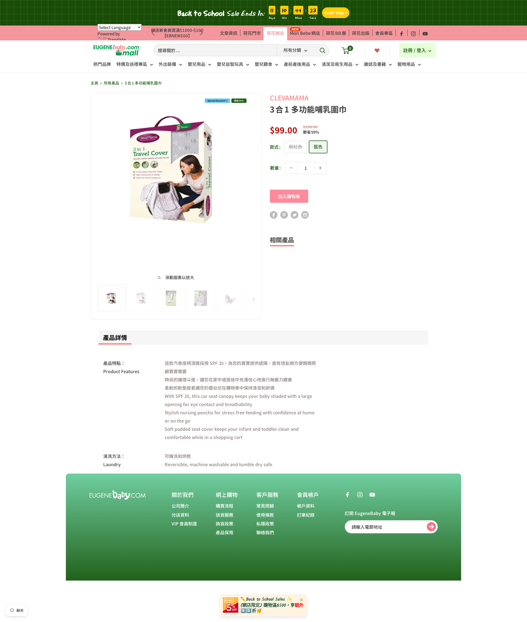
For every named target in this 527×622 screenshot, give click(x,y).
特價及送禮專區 (131, 64)
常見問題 (265, 505)
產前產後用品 (297, 64)
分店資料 (180, 514)
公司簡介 (180, 505)
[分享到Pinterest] (284, 214)
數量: (275, 167)
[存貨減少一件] (291, 168)
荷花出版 (360, 33)
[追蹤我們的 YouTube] (425, 33)
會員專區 (384, 33)
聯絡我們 (265, 532)
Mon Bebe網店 (305, 33)
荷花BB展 (336, 33)
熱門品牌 (102, 64)
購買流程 (224, 505)
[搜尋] (322, 50)
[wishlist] (377, 50)
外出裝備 (167, 64)
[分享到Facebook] (273, 214)
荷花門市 (252, 33)
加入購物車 (289, 196)
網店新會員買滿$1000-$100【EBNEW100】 (177, 32)
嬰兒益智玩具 (230, 64)
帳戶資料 (306, 505)
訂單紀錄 (306, 514)
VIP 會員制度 (184, 523)
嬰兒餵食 (263, 64)
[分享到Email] (305, 214)
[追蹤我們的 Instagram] (413, 33)
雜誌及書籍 (375, 64)
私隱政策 (265, 523)
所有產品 (111, 83)
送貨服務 (224, 514)
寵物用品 (406, 64)
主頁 (94, 83)
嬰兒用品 (196, 64)
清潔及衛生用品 (337, 64)
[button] (201, 33)
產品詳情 (115, 337)
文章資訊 (228, 33)
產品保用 (224, 532)
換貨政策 (224, 523)
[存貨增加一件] (320, 168)
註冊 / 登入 (415, 50)
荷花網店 (275, 33)
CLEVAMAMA (289, 97)
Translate (117, 39)
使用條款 (265, 514)
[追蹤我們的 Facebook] (401, 33)
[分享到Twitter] (294, 214)
